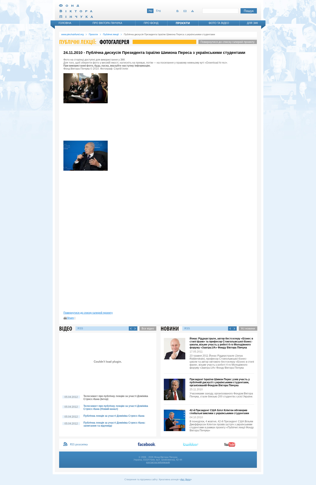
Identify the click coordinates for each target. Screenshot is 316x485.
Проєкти (93, 34)
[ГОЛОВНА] (65, 23)
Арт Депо (185, 479)
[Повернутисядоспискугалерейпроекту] (226, 42)
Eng (158, 10)
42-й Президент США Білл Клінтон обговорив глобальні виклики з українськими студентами (219, 412)
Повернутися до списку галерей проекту (88, 312)
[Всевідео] (146, 328)
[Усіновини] (247, 328)
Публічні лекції (111, 34)
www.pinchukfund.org (72, 34)
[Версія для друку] (65, 318)
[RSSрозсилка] (79, 444)
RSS (80, 328)
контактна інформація (158, 462)
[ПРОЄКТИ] (183, 23)
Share (70, 317)
